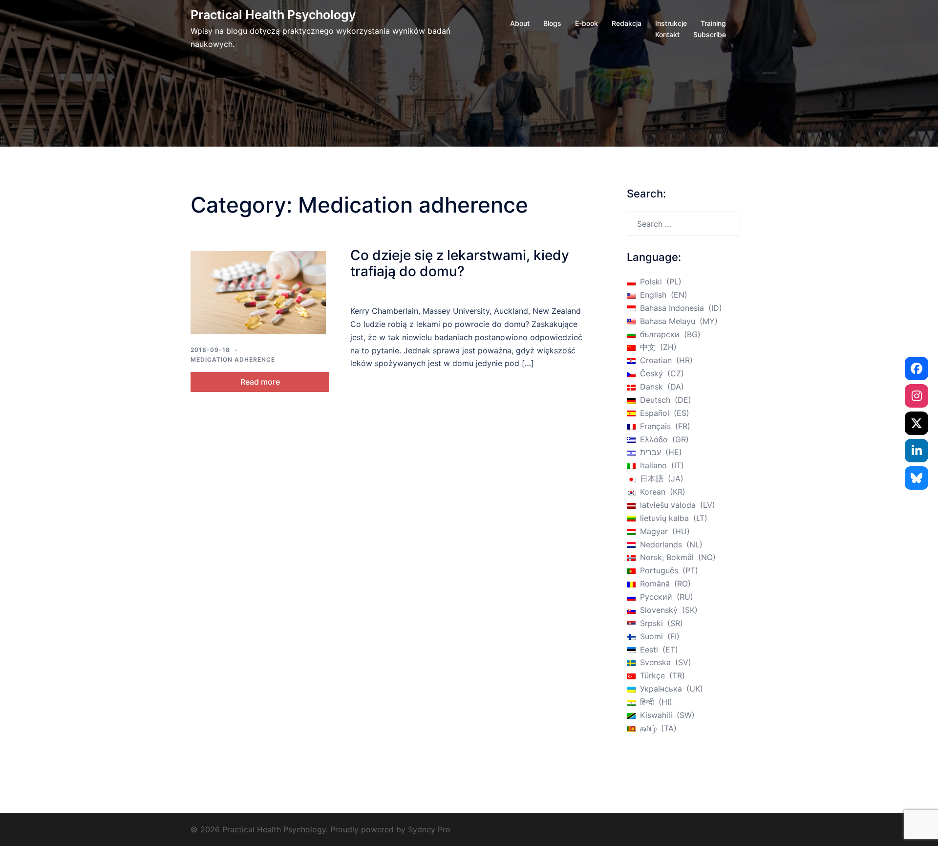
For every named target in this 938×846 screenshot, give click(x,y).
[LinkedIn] (916, 450)
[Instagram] (916, 396)
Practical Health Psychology (273, 14)
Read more (260, 382)
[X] (916, 423)
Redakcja (626, 23)
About (520, 23)
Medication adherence (233, 359)
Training (713, 23)
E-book (586, 23)
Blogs (552, 23)
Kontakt (667, 34)
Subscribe (709, 34)
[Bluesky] (916, 478)
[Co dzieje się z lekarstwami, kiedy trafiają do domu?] (258, 292)
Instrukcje (671, 23)
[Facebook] (916, 368)
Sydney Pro (429, 829)
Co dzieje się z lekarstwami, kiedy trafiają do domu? (459, 263)
